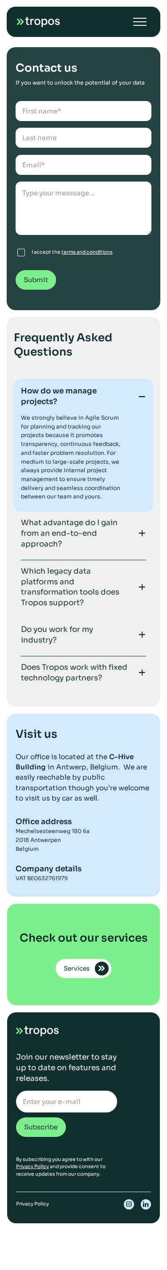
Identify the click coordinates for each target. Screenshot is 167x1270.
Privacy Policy (32, 1166)
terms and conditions (87, 252)
